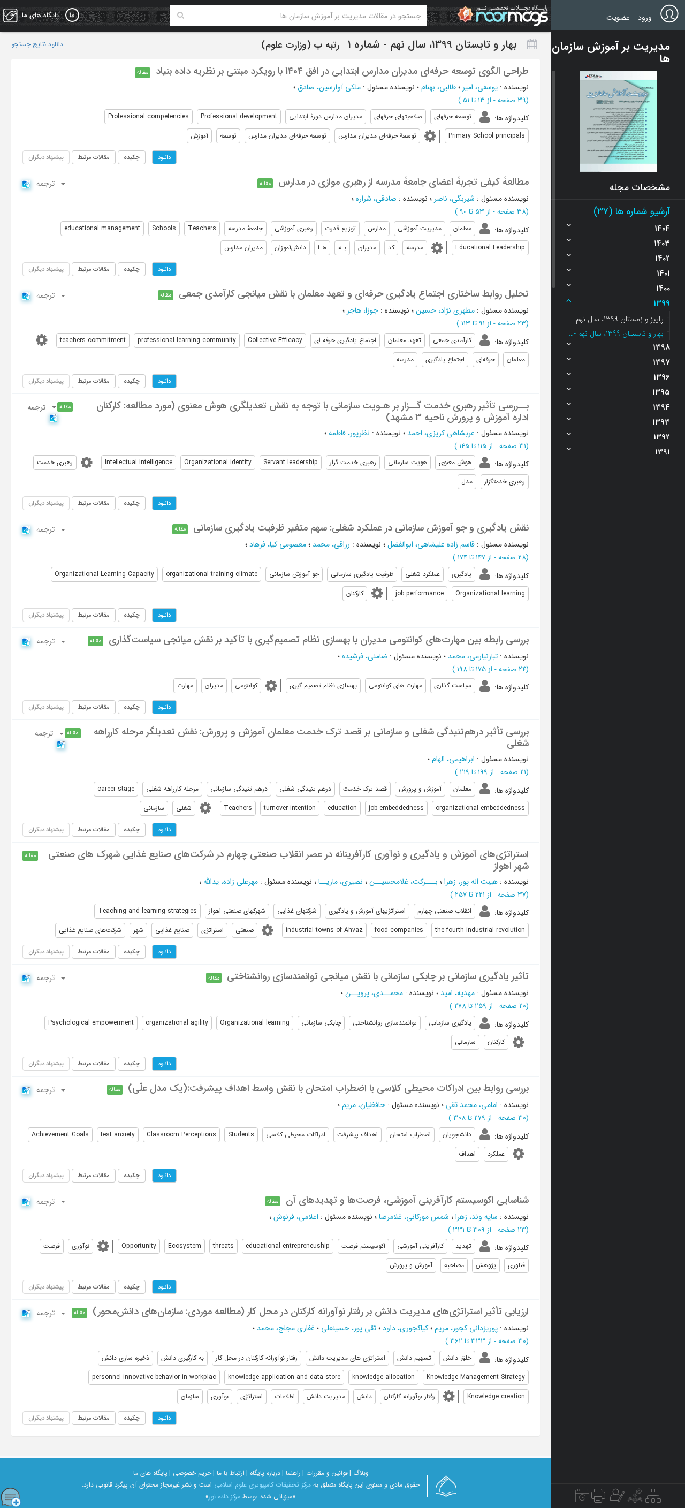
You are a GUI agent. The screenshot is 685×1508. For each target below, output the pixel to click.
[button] (618, 121)
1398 (661, 347)
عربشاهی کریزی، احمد (441, 433)
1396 (661, 377)
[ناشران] (598, 1498)
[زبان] (72, 15)
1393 (661, 422)
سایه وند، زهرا (476, 1217)
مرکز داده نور (224, 1496)
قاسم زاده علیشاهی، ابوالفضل (431, 544)
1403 (662, 243)
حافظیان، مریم (363, 1105)
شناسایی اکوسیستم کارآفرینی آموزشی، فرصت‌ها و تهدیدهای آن (407, 1200)
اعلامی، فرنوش (295, 1217)
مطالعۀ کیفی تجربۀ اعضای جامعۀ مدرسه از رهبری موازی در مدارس (403, 182)
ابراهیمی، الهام (453, 759)
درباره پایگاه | (263, 1473)
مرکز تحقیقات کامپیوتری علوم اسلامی (262, 1485)
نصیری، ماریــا (340, 882)
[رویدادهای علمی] (582, 1498)
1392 (661, 437)
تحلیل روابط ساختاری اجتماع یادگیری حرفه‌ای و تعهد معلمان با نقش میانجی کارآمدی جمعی (354, 293)
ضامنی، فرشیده (364, 656)
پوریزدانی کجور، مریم (466, 1328)
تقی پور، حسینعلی (348, 1328)
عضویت (618, 18)
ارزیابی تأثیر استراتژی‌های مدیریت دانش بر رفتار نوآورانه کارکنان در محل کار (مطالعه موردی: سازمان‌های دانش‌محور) (311, 1311)
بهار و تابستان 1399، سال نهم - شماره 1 (615, 333)
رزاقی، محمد (331, 544)
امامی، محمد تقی (472, 1105)
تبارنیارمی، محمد (473, 656)
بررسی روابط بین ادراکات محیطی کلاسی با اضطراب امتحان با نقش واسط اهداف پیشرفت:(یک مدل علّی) (328, 1088)
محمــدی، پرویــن (374, 993)
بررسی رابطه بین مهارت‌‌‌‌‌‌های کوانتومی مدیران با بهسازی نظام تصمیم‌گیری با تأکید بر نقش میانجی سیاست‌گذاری (319, 639)
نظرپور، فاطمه (349, 433)
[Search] (180, 15)
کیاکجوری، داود (405, 1328)
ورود (645, 18)
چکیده (132, 157)
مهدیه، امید (457, 993)
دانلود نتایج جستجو (37, 44)
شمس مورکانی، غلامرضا (414, 1217)
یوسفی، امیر (480, 87)
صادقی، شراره (376, 198)
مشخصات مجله (640, 187)
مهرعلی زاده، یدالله (230, 882)
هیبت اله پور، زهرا (471, 882)
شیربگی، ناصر (454, 198)
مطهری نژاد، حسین (445, 310)
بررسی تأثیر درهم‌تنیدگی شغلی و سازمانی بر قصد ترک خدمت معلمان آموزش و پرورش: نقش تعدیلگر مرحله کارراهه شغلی (311, 737)
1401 (663, 273)
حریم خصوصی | (190, 1473)
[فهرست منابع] (653, 1498)
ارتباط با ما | (229, 1473)
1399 (661, 303)
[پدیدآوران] (616, 1498)
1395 (661, 392)
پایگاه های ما (150, 1473)
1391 (662, 452)
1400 (663, 288)
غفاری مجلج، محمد (286, 1328)
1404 (662, 228)
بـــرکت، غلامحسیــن (403, 882)
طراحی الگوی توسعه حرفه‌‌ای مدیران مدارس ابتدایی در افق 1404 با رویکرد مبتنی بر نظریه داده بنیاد (342, 71)
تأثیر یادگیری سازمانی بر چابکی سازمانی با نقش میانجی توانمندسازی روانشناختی (378, 976)
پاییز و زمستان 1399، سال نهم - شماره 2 (615, 319)
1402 (662, 258)
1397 (661, 362)
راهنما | (291, 1473)
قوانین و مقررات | (325, 1473)
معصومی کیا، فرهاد (277, 544)
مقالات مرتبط (94, 157)
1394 (661, 407)
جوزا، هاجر (362, 310)
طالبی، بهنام (438, 87)
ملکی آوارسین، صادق (329, 87)
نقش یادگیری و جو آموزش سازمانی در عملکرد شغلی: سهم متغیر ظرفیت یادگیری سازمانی (361, 527)
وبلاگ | (359, 1473)
